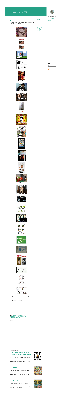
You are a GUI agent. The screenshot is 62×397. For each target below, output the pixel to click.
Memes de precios (12, 316)
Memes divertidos (38, 28)
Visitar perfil (52, 18)
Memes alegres (25, 315)
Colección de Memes (15, 315)
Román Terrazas (52, 14)
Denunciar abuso (49, 20)
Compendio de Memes (20, 315)
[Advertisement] (21, 342)
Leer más (30, 389)
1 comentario (15, 389)
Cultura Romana (14, 367)
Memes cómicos (29, 315)
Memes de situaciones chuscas (40, 27)
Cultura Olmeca (14, 380)
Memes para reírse (38, 30)
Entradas (50, 69)
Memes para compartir (39, 29)
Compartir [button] (38, 19)
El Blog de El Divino (14, 1)
